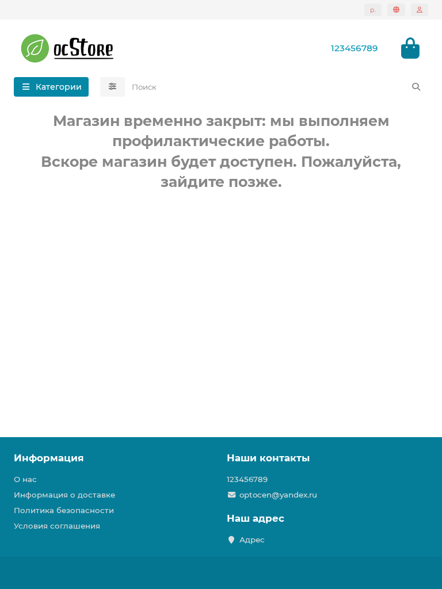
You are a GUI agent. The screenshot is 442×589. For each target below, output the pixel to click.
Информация (49, 458)
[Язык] (396, 9)
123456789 (247, 479)
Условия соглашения (57, 525)
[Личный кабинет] (419, 9)
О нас (25, 479)
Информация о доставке (64, 494)
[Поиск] (416, 87)
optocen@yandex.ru (278, 494)
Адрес (252, 539)
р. (373, 10)
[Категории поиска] (112, 87)
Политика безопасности (64, 510)
